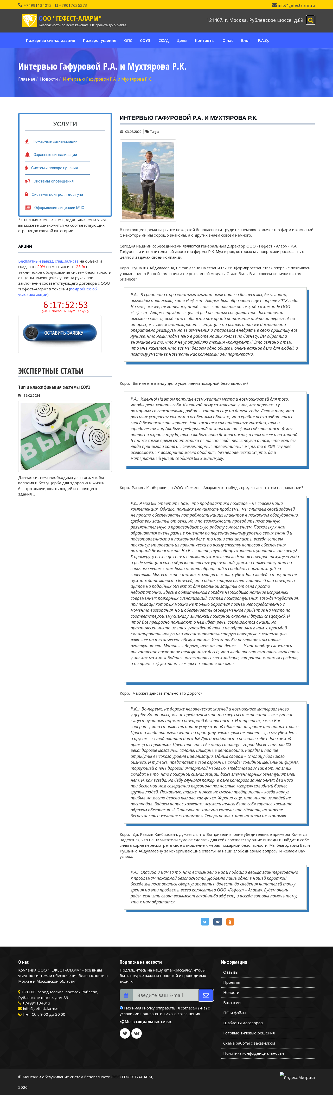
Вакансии (232, 1002)
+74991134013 (38, 5)
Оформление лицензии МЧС (59, 207)
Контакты (205, 40)
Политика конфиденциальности (253, 1053)
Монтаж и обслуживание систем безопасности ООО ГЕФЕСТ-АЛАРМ (87, 1076)
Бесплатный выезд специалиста (48, 261)
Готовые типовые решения (249, 1032)
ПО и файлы (234, 1012)
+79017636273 (73, 5)
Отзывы (230, 972)
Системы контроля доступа (57, 194)
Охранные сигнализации (55, 154)
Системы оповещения (54, 181)
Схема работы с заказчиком (249, 1043)
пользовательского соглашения (170, 1013)
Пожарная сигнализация (50, 40)
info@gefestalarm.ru (296, 5)
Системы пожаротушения (54, 168)
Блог (245, 40)
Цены (182, 40)
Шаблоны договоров (243, 1022)
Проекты (231, 982)
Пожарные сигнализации (55, 141)
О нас (227, 40)
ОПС (128, 40)
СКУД (163, 40)
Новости (231, 992)
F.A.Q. (263, 40)
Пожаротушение (99, 40)
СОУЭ (145, 40)
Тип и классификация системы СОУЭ (54, 387)
